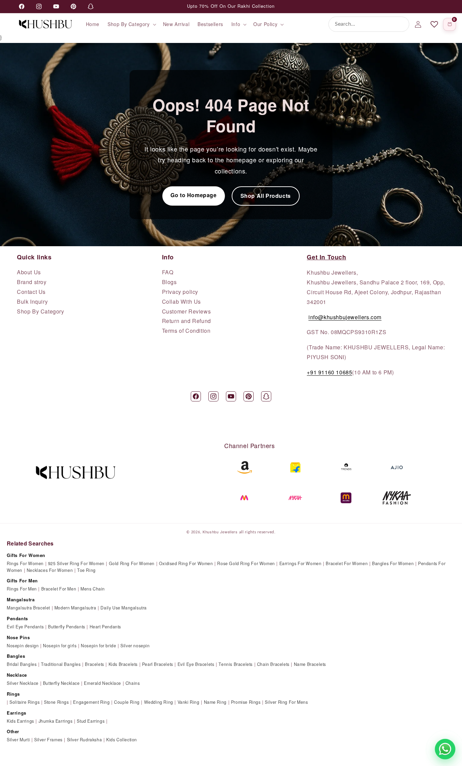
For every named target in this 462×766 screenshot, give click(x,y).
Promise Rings (246, 702)
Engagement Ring (91, 702)
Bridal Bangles (22, 664)
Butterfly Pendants (66, 627)
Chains (132, 683)
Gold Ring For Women (132, 563)
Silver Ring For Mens (286, 702)
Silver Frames (48, 740)
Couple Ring (127, 702)
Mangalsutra (21, 599)
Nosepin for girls (59, 646)
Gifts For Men (22, 580)
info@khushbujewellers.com (345, 317)
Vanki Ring (189, 702)
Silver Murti (18, 740)
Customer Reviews (186, 311)
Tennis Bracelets (235, 664)
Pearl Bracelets (157, 664)
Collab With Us (181, 301)
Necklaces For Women (50, 570)
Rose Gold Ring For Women (246, 563)
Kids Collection (121, 740)
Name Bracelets (310, 664)
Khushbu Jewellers (220, 531)
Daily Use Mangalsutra (123, 608)
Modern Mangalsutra (75, 608)
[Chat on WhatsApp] (445, 749)
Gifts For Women (26, 555)
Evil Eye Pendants (25, 627)
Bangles (16, 656)
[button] (131, 24)
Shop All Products (265, 196)
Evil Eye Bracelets (196, 664)
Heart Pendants (105, 627)
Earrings (16, 713)
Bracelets (94, 664)
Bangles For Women (393, 563)
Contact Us (31, 292)
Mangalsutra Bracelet (28, 608)
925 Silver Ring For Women (76, 563)
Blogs (169, 282)
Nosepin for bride (98, 646)
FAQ (168, 272)
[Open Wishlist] (434, 24)
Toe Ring (86, 570)
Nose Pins (18, 637)
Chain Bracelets (273, 664)
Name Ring (215, 702)
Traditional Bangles (60, 664)
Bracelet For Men (58, 589)
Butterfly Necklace (61, 683)
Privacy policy (180, 292)
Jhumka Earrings (56, 721)
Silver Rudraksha (84, 740)
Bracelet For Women (347, 563)
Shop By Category (40, 311)
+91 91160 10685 (329, 372)
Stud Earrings (91, 721)
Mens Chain (92, 589)
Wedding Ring (158, 702)
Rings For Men (22, 589)
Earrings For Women (300, 563)
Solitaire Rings (24, 702)
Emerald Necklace (102, 683)
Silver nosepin (134, 646)
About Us (29, 272)
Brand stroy (32, 282)
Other (13, 731)
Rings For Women (25, 563)
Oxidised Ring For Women (186, 563)
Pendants (17, 618)
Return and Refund (186, 321)
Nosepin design (23, 646)
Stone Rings (56, 702)
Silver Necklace (23, 683)
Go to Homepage (193, 195)
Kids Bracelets (123, 664)
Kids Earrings (20, 721)
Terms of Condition (186, 330)
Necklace (17, 675)
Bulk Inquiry (32, 301)
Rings (13, 694)
